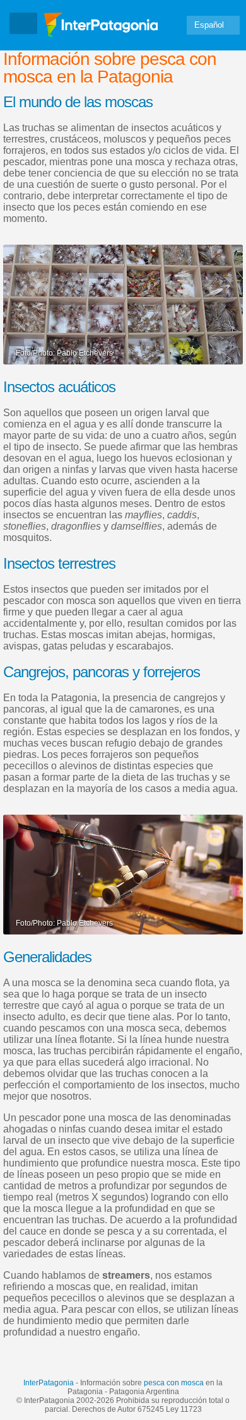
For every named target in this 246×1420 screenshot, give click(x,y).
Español (209, 25)
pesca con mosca (174, 1382)
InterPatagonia (48, 1382)
